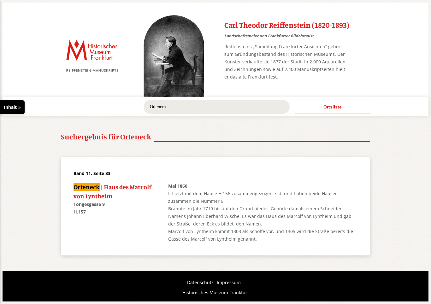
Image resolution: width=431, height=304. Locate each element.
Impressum (229, 282)
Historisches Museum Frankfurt (215, 292)
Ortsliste (332, 106)
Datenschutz (200, 282)
